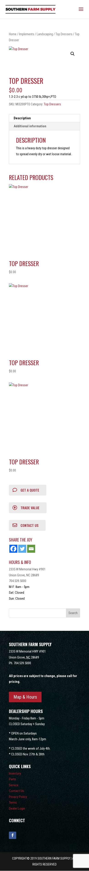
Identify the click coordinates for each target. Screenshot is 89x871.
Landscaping (45, 34)
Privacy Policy (18, 797)
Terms (13, 802)
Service (13, 785)
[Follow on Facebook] (12, 835)
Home (12, 34)
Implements (26, 34)
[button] (72, 54)
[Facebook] (13, 549)
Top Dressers (63, 34)
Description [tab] (22, 118)
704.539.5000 (17, 581)
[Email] (31, 549)
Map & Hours (25, 697)
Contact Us (16, 791)
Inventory (15, 773)
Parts (12, 779)
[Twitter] (22, 549)
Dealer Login (17, 808)
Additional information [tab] (30, 126)
